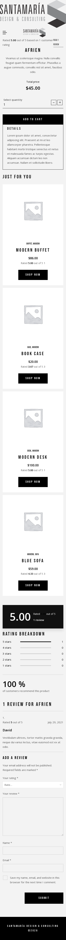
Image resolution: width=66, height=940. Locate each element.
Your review (11, 793)
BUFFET (29, 243)
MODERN (36, 243)
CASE (29, 347)
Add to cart (33, 119)
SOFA (37, 554)
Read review (56, 42)
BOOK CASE (32, 354)
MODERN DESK (33, 457)
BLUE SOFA (33, 561)
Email (7, 860)
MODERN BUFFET (33, 250)
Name (7, 843)
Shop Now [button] (33, 274)
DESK (29, 450)
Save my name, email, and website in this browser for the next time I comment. (34, 880)
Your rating (10, 778)
